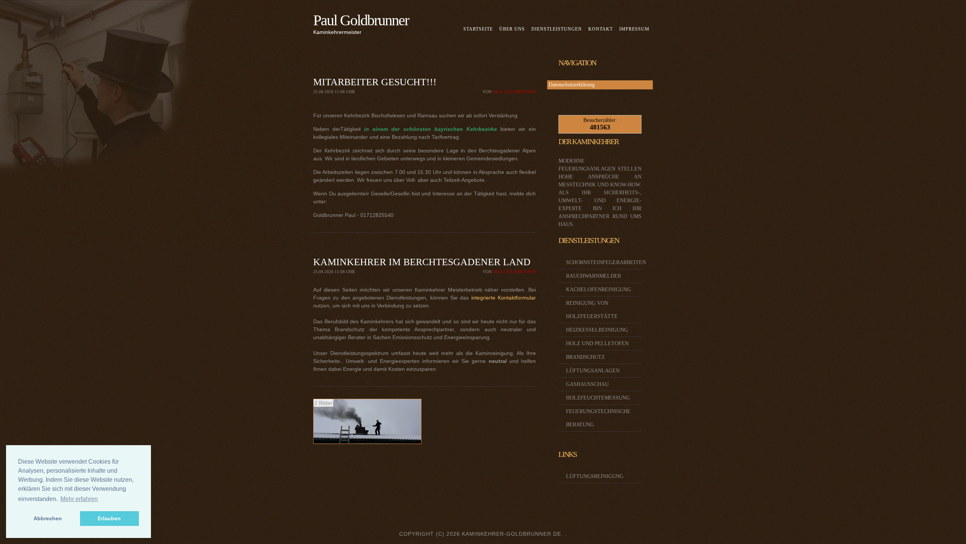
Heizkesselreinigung (597, 330)
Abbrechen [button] (48, 518)
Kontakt (600, 29)
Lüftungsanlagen (593, 370)
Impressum (634, 29)
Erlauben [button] (109, 518)
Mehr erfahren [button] (79, 499)
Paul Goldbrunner (361, 20)
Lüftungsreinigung (594, 476)
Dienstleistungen (556, 29)
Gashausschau (587, 384)
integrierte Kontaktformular (503, 298)
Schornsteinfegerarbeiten (606, 262)
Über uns (512, 29)
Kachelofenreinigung (598, 289)
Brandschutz (585, 357)
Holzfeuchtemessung (598, 398)
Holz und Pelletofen (597, 343)
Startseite (478, 29)
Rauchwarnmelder (593, 276)
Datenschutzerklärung (572, 85)
